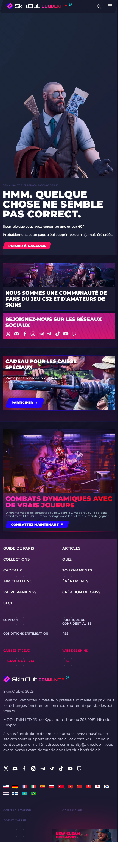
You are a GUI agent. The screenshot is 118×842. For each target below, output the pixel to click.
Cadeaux (12, 570)
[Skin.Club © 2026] (36, 679)
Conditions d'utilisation (25, 633)
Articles (71, 548)
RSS (65, 633)
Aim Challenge (19, 581)
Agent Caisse (14, 820)
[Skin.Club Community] (39, 6)
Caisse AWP (72, 810)
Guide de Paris (18, 548)
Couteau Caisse (17, 810)
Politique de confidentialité (76, 621)
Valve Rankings (19, 592)
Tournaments (77, 570)
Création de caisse (82, 592)
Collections (16, 559)
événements (75, 581)
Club (8, 603)
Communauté (11, 185)
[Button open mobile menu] (110, 6)
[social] (6, 768)
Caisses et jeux (16, 650)
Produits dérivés (19, 661)
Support (11, 620)
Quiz (67, 559)
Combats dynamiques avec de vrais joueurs (59, 502)
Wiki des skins (75, 650)
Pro (65, 661)
